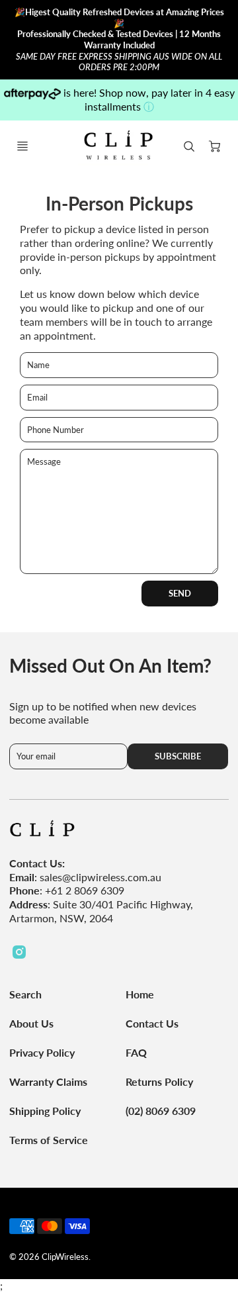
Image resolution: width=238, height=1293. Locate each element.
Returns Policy (159, 1081)
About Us (31, 1023)
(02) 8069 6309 (161, 1110)
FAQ (136, 1052)
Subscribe (178, 756)
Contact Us (152, 1023)
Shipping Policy (45, 1110)
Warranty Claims (48, 1081)
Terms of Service (48, 1139)
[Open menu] (22, 146)
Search (25, 994)
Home (140, 994)
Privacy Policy (42, 1052)
